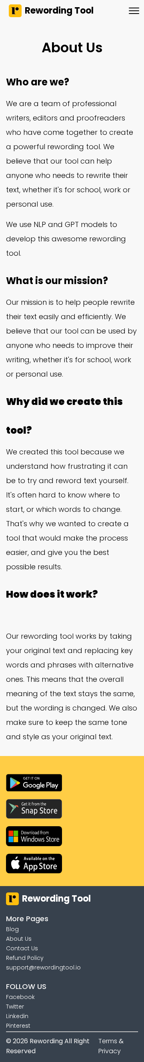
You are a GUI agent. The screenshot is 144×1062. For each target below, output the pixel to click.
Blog (12, 929)
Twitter (15, 1007)
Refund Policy (25, 958)
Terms (107, 1041)
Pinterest (18, 1026)
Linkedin (17, 1016)
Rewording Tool (59, 10)
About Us (19, 939)
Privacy (109, 1051)
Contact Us (22, 948)
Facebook (20, 997)
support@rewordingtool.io (43, 967)
